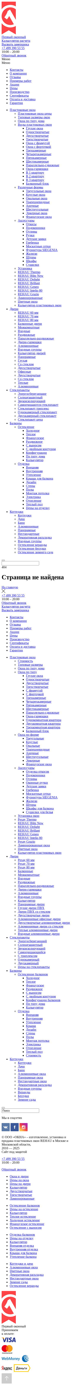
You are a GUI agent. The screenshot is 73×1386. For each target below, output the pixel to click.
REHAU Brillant (29, 283)
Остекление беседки (32, 548)
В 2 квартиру (35, 176)
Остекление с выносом (26, 1227)
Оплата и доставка (22, 99)
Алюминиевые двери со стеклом (40, 926)
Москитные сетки (38, 246)
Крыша (31, 1026)
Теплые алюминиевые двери (38, 930)
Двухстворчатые (37, 135)
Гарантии (16, 103)
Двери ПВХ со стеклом (34, 911)
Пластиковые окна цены (35, 113)
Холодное (33, 430)
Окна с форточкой (38, 146)
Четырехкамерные (38, 154)
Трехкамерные (36, 150)
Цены (14, 88)
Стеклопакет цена (30, 419)
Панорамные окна (30, 1077)
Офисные (24, 371)
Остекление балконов (33, 974)
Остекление (26, 427)
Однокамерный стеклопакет (37, 412)
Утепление (33, 475)
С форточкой (35, 694)
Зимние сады (27, 1099)
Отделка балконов (22, 1234)
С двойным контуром (41, 449)
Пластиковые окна (22, 110)
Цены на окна (19, 1180)
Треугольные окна (38, 191)
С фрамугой (34, 690)
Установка (25, 268)
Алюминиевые (28, 346)
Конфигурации (36, 452)
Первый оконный (14, 37)
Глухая (22, 360)
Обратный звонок (14, 55)
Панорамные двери (31, 904)
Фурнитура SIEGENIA (42, 250)
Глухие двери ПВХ (31, 908)
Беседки (23, 1096)
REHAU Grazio (28, 294)
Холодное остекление (25, 1220)
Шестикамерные (37, 161)
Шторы (31, 257)
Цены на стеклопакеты (34, 967)
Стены (30, 486)
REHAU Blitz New (30, 275)
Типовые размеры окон (34, 117)
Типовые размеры (30, 664)
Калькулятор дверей (32, 353)
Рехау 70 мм (26, 863)
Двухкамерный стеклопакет (37, 416)
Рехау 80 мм (26, 867)
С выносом (33, 445)
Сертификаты (19, 95)
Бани (21, 522)
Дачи (21, 519)
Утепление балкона (23, 1256)
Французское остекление (27, 1224)
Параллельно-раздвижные (36, 338)
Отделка (23, 463)
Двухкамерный (28, 963)
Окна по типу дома (31, 121)
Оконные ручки (37, 782)
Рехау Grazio (26, 841)
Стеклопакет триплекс (33, 408)
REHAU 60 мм (28, 312)
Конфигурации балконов (43, 1000)
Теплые (23, 382)
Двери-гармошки (30, 342)
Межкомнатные (29, 327)
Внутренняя (34, 471)
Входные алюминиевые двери (39, 933)
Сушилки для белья (39, 812)
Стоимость (25, 661)
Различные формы (30, 187)
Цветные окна (28, 301)
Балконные (25, 871)
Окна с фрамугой (38, 143)
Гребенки (32, 242)
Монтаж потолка (37, 493)
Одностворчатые (37, 132)
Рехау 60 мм (26, 860)
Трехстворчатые (37, 139)
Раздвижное (34, 441)
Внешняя (32, 467)
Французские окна (39, 217)
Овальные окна (36, 198)
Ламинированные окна (34, 845)
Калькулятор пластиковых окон (39, 305)
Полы (30, 489)
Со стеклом (26, 364)
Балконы (16, 423)
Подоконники (35, 228)
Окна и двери (19, 1176)
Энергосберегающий (32, 941)
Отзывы (15, 77)
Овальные (33, 745)
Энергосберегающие (32, 393)
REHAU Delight (29, 279)
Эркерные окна (36, 213)
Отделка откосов (37, 771)
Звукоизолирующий (31, 401)
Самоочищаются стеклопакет (38, 405)
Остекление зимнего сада (35, 552)
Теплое (31, 434)
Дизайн (31, 482)
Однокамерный (28, 959)
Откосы (31, 224)
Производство (19, 92)
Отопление (33, 500)
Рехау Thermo (27, 819)
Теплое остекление (23, 1216)
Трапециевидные (38, 202)
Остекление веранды (32, 545)
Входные (24, 331)
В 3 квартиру (35, 180)
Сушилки (32, 264)
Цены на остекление (24, 1209)
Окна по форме (28, 734)
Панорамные (27, 357)
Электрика (33, 497)
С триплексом (27, 956)
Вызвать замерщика (15, 44)
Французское (35, 438)
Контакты (16, 69)
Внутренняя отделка (24, 1249)
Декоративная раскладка (35, 537)
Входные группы (30, 349)
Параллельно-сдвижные (42, 165)
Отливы (31, 231)
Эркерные (33, 760)
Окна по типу (27, 672)
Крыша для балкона (39, 478)
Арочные (32, 205)
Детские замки (36, 239)
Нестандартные (28, 534)
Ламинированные (30, 298)
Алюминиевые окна (32, 1074)
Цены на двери (20, 1184)
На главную (10, 587)
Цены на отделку (38, 508)
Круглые (32, 742)
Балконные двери (30, 323)
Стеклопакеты (20, 390)
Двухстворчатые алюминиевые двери (44, 922)
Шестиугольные (37, 209)
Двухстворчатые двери (33, 915)
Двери (14, 309)
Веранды (24, 1092)
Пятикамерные (36, 158)
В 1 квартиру (35, 172)
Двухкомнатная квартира (43, 723)
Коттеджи (16, 511)
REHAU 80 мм (28, 320)
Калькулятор (34, 460)
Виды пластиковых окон (35, 124)
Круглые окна (35, 194)
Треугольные (35, 738)
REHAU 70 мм (28, 316)
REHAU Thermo (29, 272)
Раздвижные (26, 334)
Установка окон (28, 816)
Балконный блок (37, 183)
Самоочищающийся (31, 952)
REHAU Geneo (28, 287)
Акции (14, 84)
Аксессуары (26, 220)
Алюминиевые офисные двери (39, 919)
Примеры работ (20, 81)
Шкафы (31, 261)
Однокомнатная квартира (43, 720)
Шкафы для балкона (40, 808)
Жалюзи (31, 253)
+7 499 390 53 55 (13, 48)
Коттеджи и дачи (21, 1263)
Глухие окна (34, 128)
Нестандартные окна (32, 1081)
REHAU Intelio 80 (30, 290)
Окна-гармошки (37, 169)
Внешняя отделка (22, 1245)
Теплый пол (34, 504)
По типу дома (35, 456)
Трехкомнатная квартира (43, 727)
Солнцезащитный (30, 397)
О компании (18, 73)
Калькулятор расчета (16, 40)
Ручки (30, 235)
